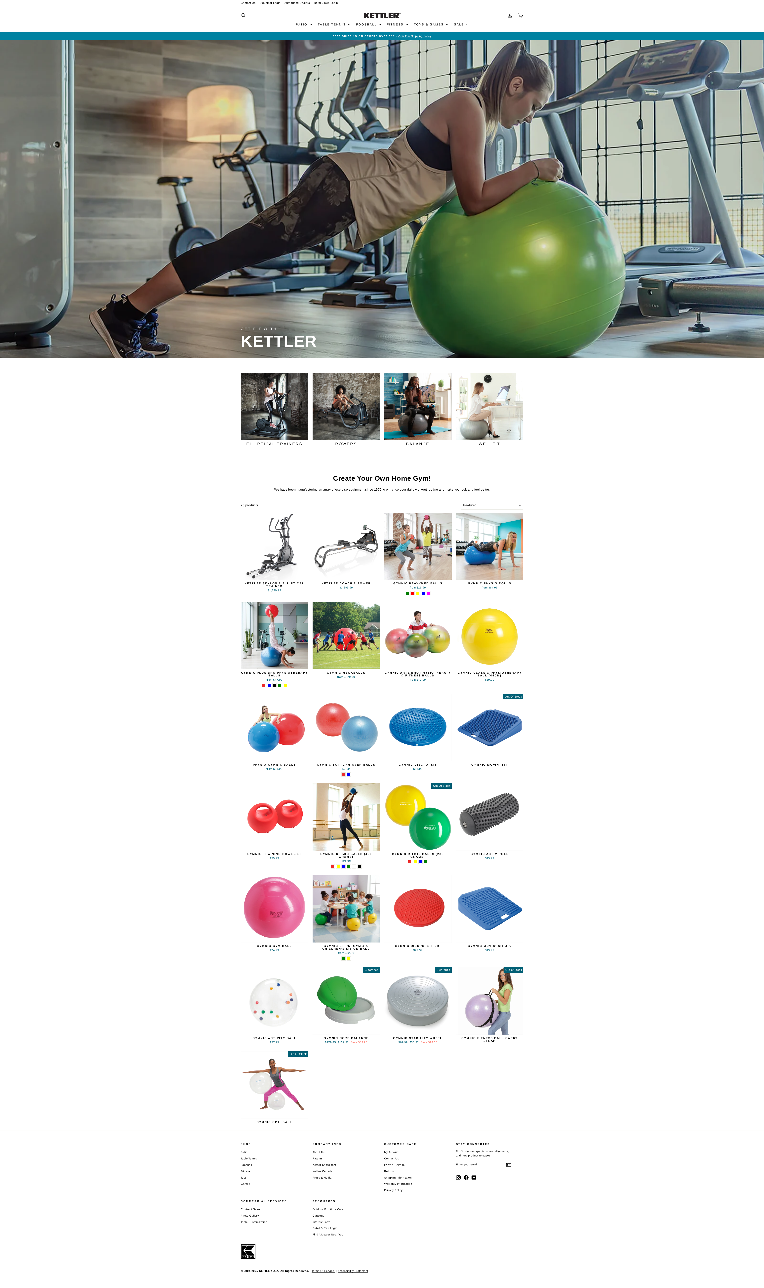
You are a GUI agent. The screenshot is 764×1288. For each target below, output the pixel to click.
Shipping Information (398, 1177)
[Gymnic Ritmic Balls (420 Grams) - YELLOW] (338, 866)
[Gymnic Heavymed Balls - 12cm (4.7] (412, 593)
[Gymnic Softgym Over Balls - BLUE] (349, 774)
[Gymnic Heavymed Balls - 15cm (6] (418, 593)
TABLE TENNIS (332, 24)
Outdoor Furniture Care (328, 1209)
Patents (318, 1158)
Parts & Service (394, 1164)
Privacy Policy (393, 1190)
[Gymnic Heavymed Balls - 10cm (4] (407, 593)
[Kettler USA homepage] (375, 1251)
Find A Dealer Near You (328, 1234)
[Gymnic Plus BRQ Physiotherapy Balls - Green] (280, 685)
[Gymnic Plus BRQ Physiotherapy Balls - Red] (264, 685)
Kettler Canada (323, 1171)
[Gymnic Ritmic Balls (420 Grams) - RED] (333, 866)
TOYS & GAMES (429, 24)
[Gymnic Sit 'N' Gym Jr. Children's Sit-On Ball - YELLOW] (349, 958)
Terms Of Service (323, 1270)
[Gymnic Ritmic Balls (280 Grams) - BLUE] (420, 862)
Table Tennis (249, 1158)
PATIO (302, 24)
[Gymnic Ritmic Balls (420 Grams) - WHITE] (354, 866)
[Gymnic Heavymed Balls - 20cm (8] (429, 593)
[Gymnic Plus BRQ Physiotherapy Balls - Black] (274, 685)
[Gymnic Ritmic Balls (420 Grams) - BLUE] (343, 866)
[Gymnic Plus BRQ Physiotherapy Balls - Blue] (269, 685)
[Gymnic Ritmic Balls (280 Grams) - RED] (410, 862)
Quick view (274, 575)
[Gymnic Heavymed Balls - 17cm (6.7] (423, 593)
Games (245, 1183)
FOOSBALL (367, 24)
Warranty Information (398, 1183)
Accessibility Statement (353, 1270)
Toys (244, 1177)
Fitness (245, 1171)
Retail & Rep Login (325, 1228)
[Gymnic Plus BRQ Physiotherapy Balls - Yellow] (285, 685)
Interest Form (321, 1222)
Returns (389, 1171)
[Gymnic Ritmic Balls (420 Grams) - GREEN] (349, 866)
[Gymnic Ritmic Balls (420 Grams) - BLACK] (360, 866)
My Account (391, 1152)
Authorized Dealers (297, 2)
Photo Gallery (250, 1215)
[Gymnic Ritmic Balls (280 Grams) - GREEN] (426, 862)
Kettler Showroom (324, 1164)
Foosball (246, 1164)
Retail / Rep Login (326, 2)
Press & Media (322, 1177)
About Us (319, 1152)
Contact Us (248, 2)
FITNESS (396, 24)
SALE (459, 24)
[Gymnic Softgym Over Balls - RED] (343, 774)
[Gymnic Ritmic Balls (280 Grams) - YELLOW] (415, 862)
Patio (244, 1152)
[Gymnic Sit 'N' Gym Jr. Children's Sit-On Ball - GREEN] (343, 958)
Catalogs (318, 1215)
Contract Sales (250, 1209)
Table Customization (254, 1222)
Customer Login (270, 2)
